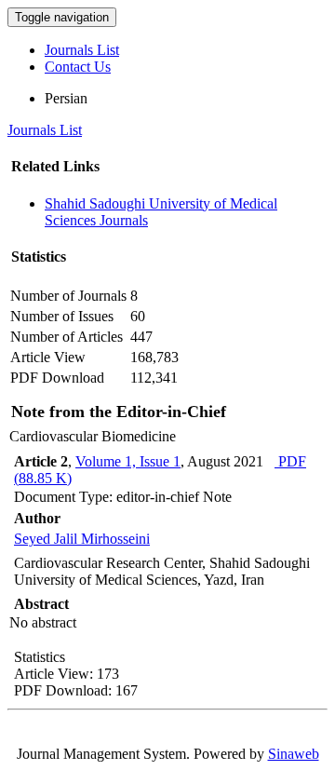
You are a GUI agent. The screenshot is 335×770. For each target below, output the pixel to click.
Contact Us (78, 66)
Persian (66, 98)
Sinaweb (293, 754)
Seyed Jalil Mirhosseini (82, 539)
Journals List (82, 50)
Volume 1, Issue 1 (128, 461)
